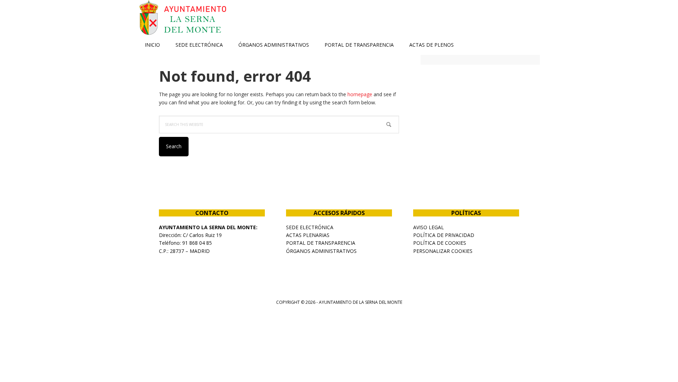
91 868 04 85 (197, 242)
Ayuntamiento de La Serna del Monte (184, 17)
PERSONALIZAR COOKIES (442, 251)
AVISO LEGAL (428, 227)
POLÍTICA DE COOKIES (439, 242)
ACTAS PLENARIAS (307, 235)
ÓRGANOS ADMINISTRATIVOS (321, 251)
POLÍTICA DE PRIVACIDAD (443, 235)
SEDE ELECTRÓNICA (309, 227)
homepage (359, 94)
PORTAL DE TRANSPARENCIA (320, 242)
